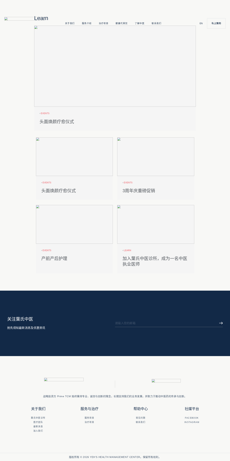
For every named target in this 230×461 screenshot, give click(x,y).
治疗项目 (104, 23)
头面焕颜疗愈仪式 (57, 121)
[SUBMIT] (221, 323)
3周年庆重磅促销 (139, 190)
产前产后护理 (54, 258)
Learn (127, 250)
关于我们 (70, 23)
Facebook (192, 418)
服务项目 (89, 418)
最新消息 (38, 426)
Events (45, 113)
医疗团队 (38, 422)
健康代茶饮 (122, 23)
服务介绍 (87, 23)
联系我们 (156, 23)
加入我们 (38, 431)
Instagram (191, 422)
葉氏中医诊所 (38, 418)
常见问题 (141, 418)
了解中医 (139, 23)
